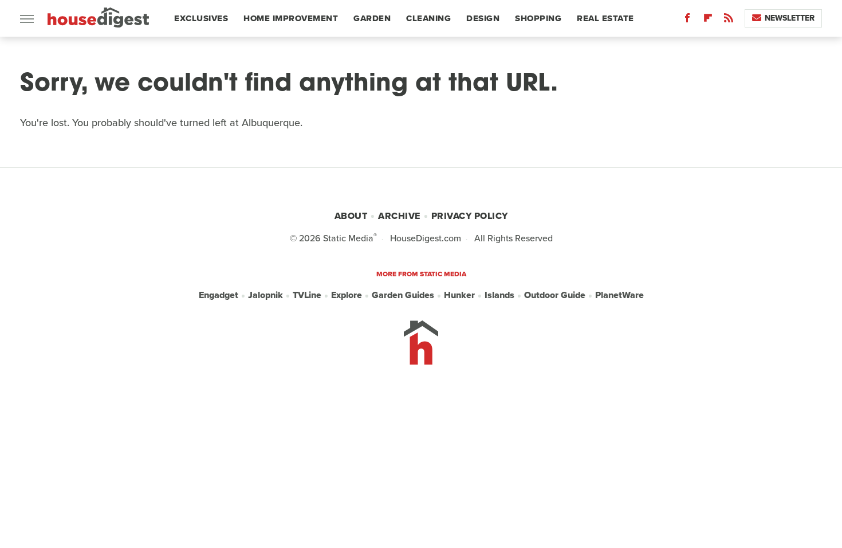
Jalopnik (265, 295)
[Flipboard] (708, 20)
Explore (346, 295)
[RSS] (728, 20)
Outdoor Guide (554, 295)
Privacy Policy (469, 215)
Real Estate (605, 18)
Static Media (348, 238)
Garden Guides (403, 295)
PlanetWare (619, 295)
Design (482, 18)
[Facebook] (687, 20)
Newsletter (790, 18)
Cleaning (428, 18)
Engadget (218, 295)
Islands (499, 295)
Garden (372, 18)
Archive (399, 215)
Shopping (538, 18)
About (351, 215)
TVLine (307, 295)
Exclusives (201, 18)
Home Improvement (290, 18)
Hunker (459, 295)
